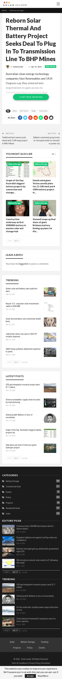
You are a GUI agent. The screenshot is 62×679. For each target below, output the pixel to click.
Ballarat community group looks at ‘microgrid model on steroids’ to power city (46, 140)
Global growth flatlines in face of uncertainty (35, 596)
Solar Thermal (24, 111)
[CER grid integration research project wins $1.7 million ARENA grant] (50, 388)
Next (16, 241)
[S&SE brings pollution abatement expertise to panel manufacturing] (50, 352)
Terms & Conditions (20, 663)
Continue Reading (31, 97)
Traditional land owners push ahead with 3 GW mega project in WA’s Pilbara (15, 140)
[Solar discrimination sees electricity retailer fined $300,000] (50, 322)
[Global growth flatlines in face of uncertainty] (50, 418)
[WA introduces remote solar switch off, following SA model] (8, 563)
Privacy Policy (34, 663)
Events (9, 492)
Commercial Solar (13, 486)
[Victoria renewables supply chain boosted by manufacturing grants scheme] (50, 403)
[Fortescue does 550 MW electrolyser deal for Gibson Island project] (8, 529)
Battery (15, 111)
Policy (8, 497)
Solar (8, 513)
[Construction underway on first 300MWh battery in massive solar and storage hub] (17, 208)
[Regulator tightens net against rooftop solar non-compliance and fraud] (8, 540)
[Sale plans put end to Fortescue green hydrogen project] (50, 448)
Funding (44, 641)
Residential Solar (13, 508)
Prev (10, 241)
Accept (30, 676)
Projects (9, 503)
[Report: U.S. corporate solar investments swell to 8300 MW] (50, 307)
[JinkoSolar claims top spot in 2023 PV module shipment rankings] (50, 337)
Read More (43, 676)
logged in (23, 263)
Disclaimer (46, 663)
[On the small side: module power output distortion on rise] (8, 610)
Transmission (43, 111)
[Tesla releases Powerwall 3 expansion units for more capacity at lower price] (8, 622)
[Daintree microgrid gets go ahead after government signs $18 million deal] (8, 552)
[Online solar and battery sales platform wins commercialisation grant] (50, 292)
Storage (34, 111)
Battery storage (50, 66)
